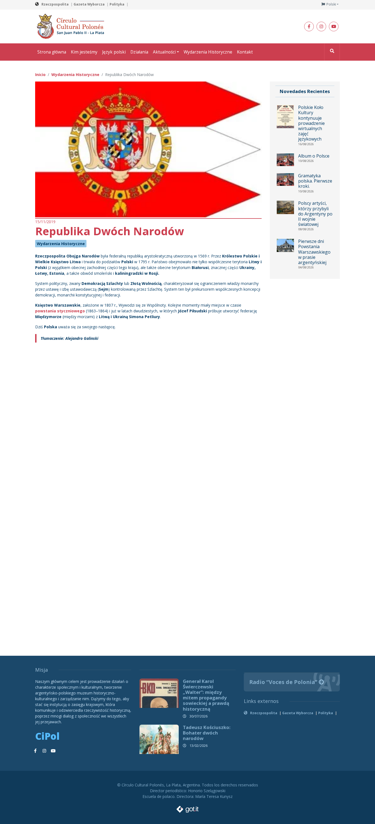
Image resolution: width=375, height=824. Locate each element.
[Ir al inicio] (72, 26)
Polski (331, 4)
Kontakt (245, 52)
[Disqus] (148, 421)
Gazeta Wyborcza (89, 4)
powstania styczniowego (60, 310)
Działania (139, 52)
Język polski (114, 52)
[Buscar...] (332, 52)
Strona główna (51, 52)
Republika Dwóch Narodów (109, 231)
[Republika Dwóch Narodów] (148, 149)
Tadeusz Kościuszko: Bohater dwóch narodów (207, 732)
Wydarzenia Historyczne (208, 52)
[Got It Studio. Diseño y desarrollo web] (187, 807)
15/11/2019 (45, 221)
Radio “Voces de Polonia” (284, 682)
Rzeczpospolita (55, 4)
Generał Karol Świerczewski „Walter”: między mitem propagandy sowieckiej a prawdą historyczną (206, 695)
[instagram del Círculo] (321, 26)
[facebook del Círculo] (309, 26)
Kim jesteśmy (84, 52)
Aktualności (164, 52)
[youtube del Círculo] (333, 26)
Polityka (117, 4)
